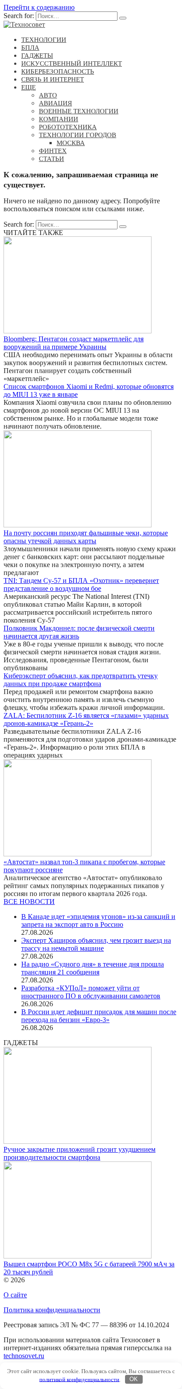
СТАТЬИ (51, 158)
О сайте (15, 1295)
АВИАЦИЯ (55, 103)
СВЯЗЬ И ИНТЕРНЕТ (52, 79)
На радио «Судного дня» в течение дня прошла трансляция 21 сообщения (92, 968)
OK (133, 1379)
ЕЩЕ (28, 87)
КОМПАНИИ (58, 119)
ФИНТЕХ (53, 150)
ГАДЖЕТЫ (37, 55)
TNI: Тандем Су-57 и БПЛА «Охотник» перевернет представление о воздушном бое (81, 584)
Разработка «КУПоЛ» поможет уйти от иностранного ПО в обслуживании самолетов (90, 992)
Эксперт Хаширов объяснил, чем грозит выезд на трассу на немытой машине (96, 944)
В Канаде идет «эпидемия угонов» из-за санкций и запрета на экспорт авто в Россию (98, 920)
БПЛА (30, 47)
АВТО (48, 95)
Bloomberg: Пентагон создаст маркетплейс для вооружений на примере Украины (74, 343)
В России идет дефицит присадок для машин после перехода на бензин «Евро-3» (98, 1015)
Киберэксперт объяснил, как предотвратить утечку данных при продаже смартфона (81, 679)
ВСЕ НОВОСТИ (29, 901)
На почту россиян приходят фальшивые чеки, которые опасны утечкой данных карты (86, 537)
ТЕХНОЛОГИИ (43, 39)
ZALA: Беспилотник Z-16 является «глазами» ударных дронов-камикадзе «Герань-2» (86, 719)
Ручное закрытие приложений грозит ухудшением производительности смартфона (79, 1153)
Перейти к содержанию (39, 7)
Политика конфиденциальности (52, 1310)
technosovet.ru (24, 1355)
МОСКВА (71, 142)
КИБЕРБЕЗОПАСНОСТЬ (57, 71)
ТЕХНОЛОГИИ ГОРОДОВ (77, 134)
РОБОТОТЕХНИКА (68, 127)
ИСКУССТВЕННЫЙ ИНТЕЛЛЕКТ (71, 63)
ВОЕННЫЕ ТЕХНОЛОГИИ (78, 111)
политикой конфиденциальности (79, 1379)
